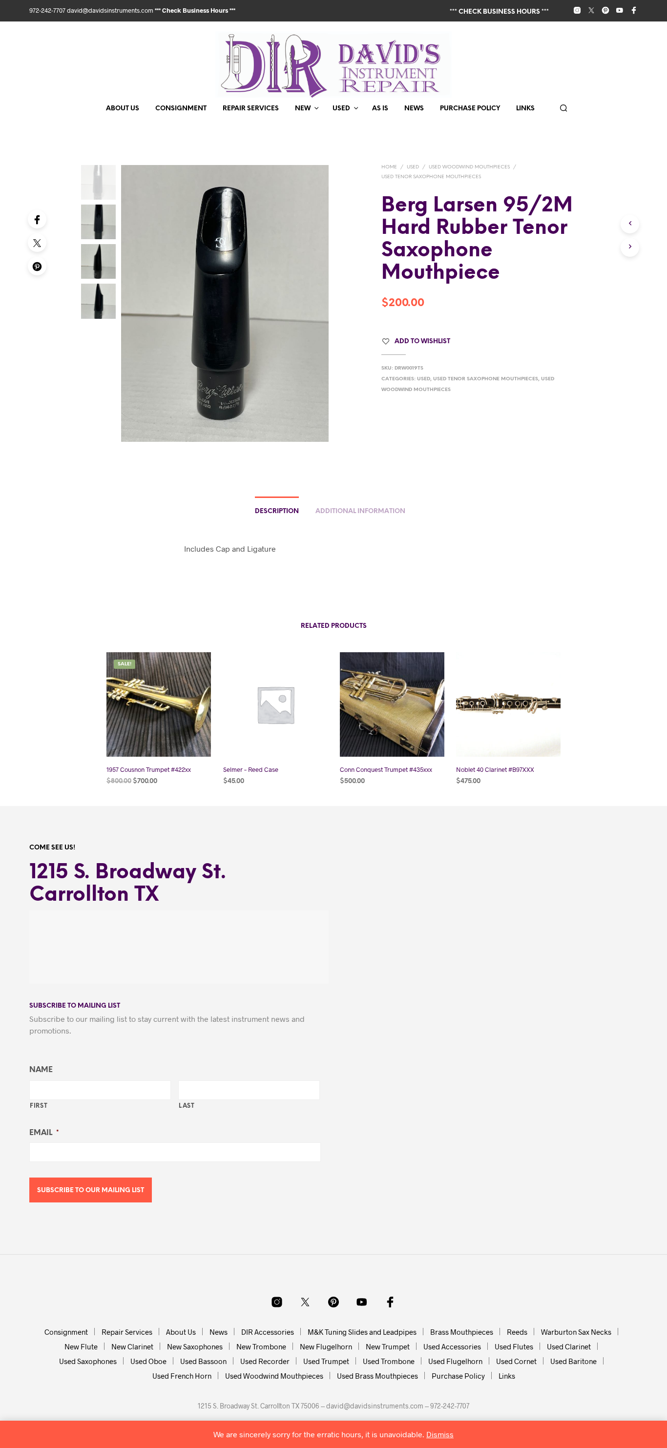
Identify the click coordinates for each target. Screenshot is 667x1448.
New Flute (81, 1346)
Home (389, 167)
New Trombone (261, 1346)
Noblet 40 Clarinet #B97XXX (495, 769)
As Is (380, 108)
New (303, 108)
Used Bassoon (203, 1361)
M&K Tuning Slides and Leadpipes (362, 1331)
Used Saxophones (88, 1361)
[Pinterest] (37, 266)
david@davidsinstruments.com (110, 10)
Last (187, 1106)
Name (41, 1070)
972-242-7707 (48, 10)
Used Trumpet (326, 1361)
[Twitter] (37, 242)
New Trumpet (388, 1346)
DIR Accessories (267, 1331)
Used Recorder (265, 1361)
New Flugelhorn (326, 1346)
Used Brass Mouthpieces (377, 1375)
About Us (122, 108)
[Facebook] (37, 219)
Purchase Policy (470, 108)
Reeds (517, 1331)
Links (525, 108)
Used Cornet (516, 1361)
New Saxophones (195, 1346)
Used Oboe (148, 1361)
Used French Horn (181, 1375)
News (414, 108)
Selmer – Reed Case (250, 769)
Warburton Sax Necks (576, 1331)
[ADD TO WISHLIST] (158, 738)
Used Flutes (514, 1346)
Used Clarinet (569, 1346)
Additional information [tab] (360, 511)
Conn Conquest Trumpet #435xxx (386, 769)
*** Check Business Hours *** (195, 10)
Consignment (181, 108)
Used (341, 108)
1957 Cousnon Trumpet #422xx (148, 769)
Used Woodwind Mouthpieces (469, 167)
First (38, 1106)
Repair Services (251, 108)
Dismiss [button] (440, 1434)
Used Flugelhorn (455, 1361)
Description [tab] (277, 511)
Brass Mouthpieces (461, 1331)
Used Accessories (452, 1346)
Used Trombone (389, 1361)
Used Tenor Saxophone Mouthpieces (431, 177)
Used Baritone (573, 1361)
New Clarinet (132, 1346)
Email (44, 1133)
